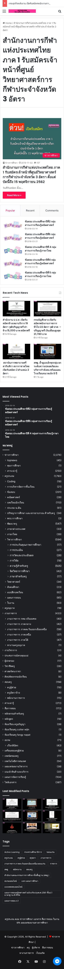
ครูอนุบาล (10, 608)
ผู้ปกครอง (9, 660)
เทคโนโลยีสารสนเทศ (15, 761)
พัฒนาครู (12, 523)
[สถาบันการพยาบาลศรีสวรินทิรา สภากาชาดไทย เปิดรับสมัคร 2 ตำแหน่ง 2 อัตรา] (16, 351)
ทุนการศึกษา (14, 465)
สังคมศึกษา (13, 587)
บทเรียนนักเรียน (15, 502)
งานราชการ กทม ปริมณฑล (21, 618)
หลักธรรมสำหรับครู (14, 713)
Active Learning (11, 852)
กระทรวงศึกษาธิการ (33, 852)
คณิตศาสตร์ (13, 497)
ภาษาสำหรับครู (18, 576)
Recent (30, 210)
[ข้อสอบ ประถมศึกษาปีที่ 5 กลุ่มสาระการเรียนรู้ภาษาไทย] (13, 276)
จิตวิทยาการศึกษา (20, 571)
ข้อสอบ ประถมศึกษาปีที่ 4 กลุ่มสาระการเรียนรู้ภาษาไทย (40, 248)
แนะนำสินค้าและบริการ (16, 771)
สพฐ (6, 869)
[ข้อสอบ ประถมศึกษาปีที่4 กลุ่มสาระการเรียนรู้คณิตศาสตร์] (13, 263)
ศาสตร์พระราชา (13, 671)
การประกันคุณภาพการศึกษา (25, 544)
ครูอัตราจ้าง (13, 692)
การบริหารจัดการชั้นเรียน (20, 486)
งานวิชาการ (11, 650)
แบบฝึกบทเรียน (15, 592)
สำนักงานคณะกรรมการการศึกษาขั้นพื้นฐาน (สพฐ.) (26, 875)
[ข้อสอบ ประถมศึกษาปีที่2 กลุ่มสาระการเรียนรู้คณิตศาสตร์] (13, 224)
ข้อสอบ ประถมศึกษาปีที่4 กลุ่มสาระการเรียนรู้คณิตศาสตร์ (40, 261)
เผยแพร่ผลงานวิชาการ (16, 766)
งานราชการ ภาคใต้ (17, 639)
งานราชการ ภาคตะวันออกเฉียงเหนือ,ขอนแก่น (24, 863)
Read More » (14, 195)
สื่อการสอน (10, 708)
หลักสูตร (9, 719)
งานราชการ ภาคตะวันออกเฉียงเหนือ (27, 629)
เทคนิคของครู (11, 756)
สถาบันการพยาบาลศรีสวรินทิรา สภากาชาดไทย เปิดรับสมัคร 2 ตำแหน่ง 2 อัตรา (16, 368)
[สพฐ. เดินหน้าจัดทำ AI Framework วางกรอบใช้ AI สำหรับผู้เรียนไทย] (32, 828)
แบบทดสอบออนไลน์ (13, 887)
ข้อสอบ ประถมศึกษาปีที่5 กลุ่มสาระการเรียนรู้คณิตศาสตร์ (40, 236)
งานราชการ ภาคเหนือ (19, 634)
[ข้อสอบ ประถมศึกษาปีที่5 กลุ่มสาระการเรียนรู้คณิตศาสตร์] (13, 237)
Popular (10, 210)
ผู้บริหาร (36, 947)
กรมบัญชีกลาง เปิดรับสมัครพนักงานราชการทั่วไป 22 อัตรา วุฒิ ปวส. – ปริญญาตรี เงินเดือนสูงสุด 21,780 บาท (47, 327)
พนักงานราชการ (16, 697)
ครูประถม (9, 476)
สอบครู (8, 682)
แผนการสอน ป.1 (11, 900)
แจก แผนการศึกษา (30, 881)
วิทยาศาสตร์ (13, 581)
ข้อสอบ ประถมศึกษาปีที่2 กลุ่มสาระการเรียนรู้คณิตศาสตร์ (40, 223)
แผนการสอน (14, 597)
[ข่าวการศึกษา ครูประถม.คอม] (22, 11)
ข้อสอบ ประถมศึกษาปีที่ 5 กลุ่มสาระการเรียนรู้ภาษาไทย (40, 274)
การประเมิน (16, 550)
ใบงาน (10, 602)
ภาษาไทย (12, 534)
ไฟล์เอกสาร (10, 782)
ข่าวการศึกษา (11, 163)
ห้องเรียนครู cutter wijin (17, 729)
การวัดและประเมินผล (21, 555)
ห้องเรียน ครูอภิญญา (15, 724)
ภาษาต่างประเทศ (16, 528)
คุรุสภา (33, 858)
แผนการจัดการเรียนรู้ (15, 777)
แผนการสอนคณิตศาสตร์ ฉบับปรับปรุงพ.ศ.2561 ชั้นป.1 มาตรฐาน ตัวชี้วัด (28, 893)
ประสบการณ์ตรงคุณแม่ (16, 655)
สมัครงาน (17, 869)
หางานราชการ (26, 953)
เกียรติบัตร (12, 745)
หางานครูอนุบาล (16, 645)
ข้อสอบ (11, 491)
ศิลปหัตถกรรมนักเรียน (16, 676)
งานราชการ (11, 613)
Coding (11, 481)
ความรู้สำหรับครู (19, 565)
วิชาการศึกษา (14, 539)
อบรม (7, 740)
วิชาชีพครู (10, 666)
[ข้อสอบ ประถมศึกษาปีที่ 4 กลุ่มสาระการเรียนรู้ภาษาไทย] (13, 250)
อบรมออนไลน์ (10, 881)
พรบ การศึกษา (15, 518)
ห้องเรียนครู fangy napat (17, 734)
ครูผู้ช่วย (11, 687)
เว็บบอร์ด (40, 953)
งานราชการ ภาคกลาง (19, 623)
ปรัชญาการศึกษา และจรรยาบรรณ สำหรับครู (31, 513)
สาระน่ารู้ (12, 470)
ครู (28, 947)
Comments (52, 210)
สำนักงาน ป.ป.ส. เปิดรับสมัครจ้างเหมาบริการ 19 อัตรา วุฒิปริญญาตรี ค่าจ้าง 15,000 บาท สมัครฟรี (16, 325)
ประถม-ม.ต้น (14, 507)
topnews (12, 460)
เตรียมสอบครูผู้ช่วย (14, 750)
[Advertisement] (32, 49)
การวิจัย (14, 560)
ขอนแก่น (50, 852)
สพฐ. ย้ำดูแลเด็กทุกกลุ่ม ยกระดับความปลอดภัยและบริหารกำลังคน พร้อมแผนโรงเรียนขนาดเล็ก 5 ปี (47, 368)
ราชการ (53, 863)
